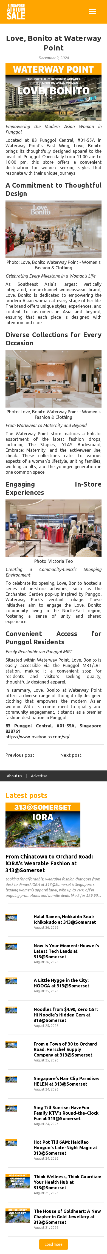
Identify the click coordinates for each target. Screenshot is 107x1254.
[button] (92, 11)
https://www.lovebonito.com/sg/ (37, 736)
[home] (14, 11)
